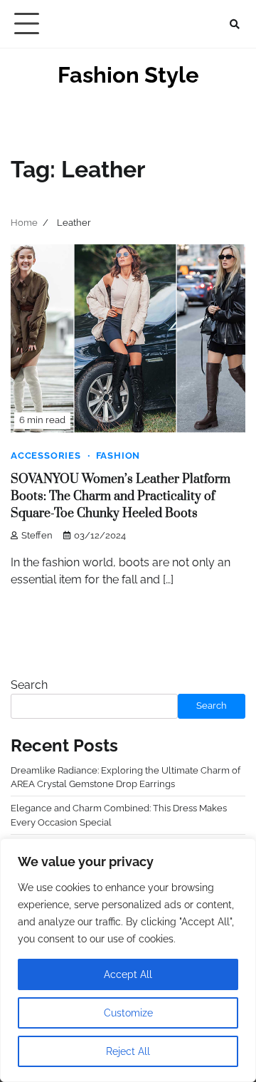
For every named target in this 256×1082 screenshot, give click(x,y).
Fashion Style (128, 75)
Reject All (128, 1051)
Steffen (37, 535)
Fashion (118, 455)
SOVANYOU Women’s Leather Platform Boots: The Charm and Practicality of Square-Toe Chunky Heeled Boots (120, 496)
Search (29, 685)
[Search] (234, 24)
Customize (128, 1013)
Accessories (46, 455)
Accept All (128, 974)
